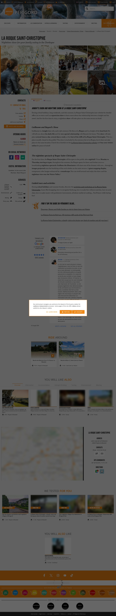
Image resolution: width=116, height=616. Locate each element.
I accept (79, 312)
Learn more (52, 312)
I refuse (67, 312)
